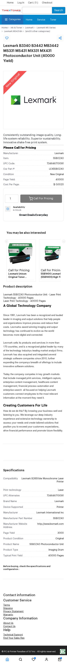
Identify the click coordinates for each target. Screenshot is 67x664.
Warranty (8, 615)
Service (41, 20)
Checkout (47, 3)
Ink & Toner (16, 28)
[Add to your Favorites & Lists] (6, 38)
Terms (6, 605)
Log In (20, 3)
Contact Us (9, 626)
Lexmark (29, 28)
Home (10, 3)
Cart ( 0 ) (33, 3)
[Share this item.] (60, 38)
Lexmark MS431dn (13, 31)
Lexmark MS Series (46, 28)
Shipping (8, 608)
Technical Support (13, 635)
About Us (8, 623)
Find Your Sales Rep (14, 638)
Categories (15, 19)
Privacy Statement (13, 611)
